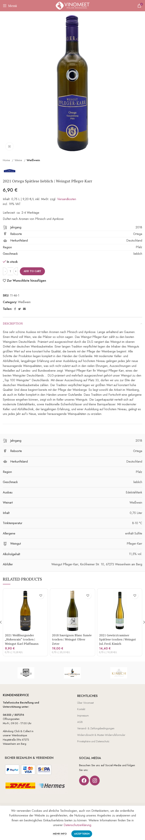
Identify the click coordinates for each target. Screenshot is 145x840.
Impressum (83, 715)
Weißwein (33, 160)
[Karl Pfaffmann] (72, 672)
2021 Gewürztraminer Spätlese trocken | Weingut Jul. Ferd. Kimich (117, 639)
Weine (19, 160)
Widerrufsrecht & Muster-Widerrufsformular (101, 735)
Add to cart (32, 271)
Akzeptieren (81, 833)
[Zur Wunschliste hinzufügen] (40, 595)
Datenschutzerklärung (77, 825)
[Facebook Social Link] (15, 308)
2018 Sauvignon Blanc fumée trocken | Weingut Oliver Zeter (72, 639)
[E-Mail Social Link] (24, 308)
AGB (80, 722)
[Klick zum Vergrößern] (9, 146)
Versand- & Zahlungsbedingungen (95, 728)
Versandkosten (66, 199)
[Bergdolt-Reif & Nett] (26, 672)
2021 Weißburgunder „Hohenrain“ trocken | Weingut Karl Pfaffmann (22, 639)
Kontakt (81, 709)
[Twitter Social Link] (19, 308)
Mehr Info (60, 833)
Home (7, 160)
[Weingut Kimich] (119, 672)
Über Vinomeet (85, 703)
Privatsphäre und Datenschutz (93, 741)
